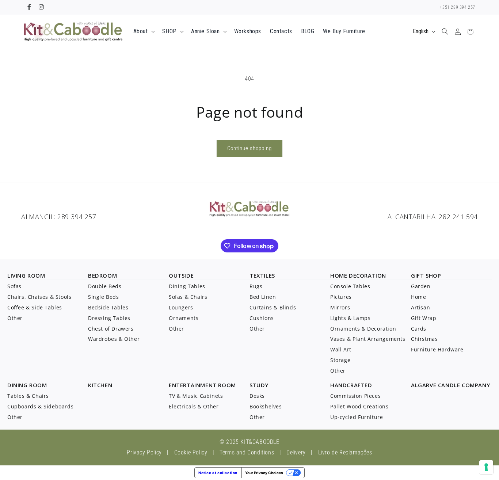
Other (15, 318)
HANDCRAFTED (351, 385)
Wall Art (340, 349)
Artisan (420, 307)
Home (418, 296)
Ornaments (183, 318)
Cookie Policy (190, 452)
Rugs (256, 286)
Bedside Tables (108, 307)
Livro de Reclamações (345, 452)
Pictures (341, 296)
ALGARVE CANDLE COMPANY (450, 385)
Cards (418, 328)
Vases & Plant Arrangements (367, 338)
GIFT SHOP (426, 275)
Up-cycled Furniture (356, 417)
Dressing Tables (109, 318)
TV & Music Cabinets (196, 395)
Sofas (14, 286)
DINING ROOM (27, 385)
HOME (338, 275)
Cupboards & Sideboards (40, 406)
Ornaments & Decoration (363, 328)
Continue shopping (249, 148)
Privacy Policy (144, 452)
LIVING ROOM (26, 275)
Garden (421, 286)
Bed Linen (263, 296)
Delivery (296, 452)
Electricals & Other (193, 406)
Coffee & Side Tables (34, 307)
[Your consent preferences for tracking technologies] (486, 467)
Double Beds (105, 286)
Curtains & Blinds (273, 307)
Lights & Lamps (350, 318)
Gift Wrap (423, 318)
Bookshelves (266, 406)
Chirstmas (424, 338)
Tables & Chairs (28, 395)
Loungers (181, 307)
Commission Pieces (355, 395)
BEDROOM (102, 275)
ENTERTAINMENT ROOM (202, 385)
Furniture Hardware (437, 349)
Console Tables (350, 286)
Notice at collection (217, 473)
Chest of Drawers (111, 328)
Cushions (262, 318)
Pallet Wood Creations (359, 406)
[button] (143, 31)
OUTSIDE (181, 275)
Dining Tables (187, 286)
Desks (257, 395)
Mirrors (340, 307)
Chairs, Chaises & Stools (39, 296)
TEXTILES (262, 275)
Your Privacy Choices (264, 473)
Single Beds (103, 296)
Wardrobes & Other (114, 338)
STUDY (259, 385)
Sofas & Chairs (188, 296)
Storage (340, 360)
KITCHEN (100, 385)
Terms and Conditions (247, 452)
